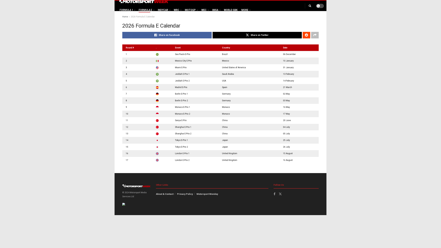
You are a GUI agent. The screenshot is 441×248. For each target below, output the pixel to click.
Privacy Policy (185, 194)
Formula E (145, 10)
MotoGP (190, 10)
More (244, 10)
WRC (176, 10)
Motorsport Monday (207, 194)
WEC (204, 10)
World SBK (231, 10)
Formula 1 (126, 10)
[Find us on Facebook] (274, 194)
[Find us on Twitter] (280, 194)
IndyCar (163, 10)
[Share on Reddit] (306, 35)
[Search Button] (310, 6)
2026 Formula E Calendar (143, 17)
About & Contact (164, 194)
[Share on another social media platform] (315, 35)
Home (125, 17)
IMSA (215, 10)
